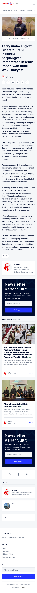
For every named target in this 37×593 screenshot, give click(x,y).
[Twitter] (10, 474)
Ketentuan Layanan (8, 557)
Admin (8, 76)
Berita (10, 10)
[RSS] (27, 474)
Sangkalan (5, 551)
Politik (5, 256)
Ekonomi (29, 10)
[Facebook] (19, 474)
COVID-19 (22, 10)
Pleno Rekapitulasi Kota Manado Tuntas (16, 405)
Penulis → (5, 482)
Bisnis (15, 10)
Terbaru (4, 10)
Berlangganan (18, 310)
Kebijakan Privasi (7, 554)
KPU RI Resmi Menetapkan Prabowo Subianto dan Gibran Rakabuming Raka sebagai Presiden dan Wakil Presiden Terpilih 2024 (18, 352)
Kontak (4, 548)
